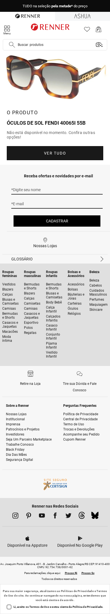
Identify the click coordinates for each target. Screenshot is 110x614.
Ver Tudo (55, 153)
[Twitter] (68, 516)
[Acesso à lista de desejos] (87, 31)
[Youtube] (41, 516)
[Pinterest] (28, 516)
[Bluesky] (94, 516)
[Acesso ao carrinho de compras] (98, 31)
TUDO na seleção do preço (55, 6)
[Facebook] (55, 516)
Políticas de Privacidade (77, 591)
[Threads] (81, 516)
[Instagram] (15, 516)
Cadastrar (57, 221)
